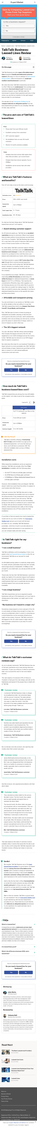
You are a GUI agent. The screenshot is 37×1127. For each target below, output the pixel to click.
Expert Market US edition (17, 1122)
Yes (11, 370)
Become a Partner (6, 1094)
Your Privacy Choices (6, 1098)
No (26, 370)
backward (29, 402)
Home (3, 46)
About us (3, 1091)
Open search (35, 2)
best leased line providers (17, 554)
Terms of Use (4, 1101)
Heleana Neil (27, 59)
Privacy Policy (5, 1096)
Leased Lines (10, 46)
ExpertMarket (17, 2)
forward (34, 402)
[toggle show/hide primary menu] (3, 2)
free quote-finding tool (21, 101)
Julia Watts (9, 59)
